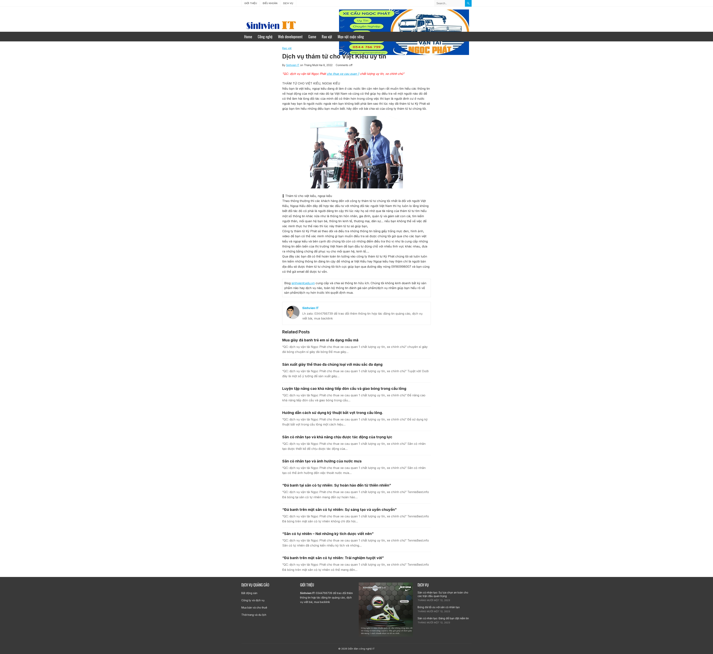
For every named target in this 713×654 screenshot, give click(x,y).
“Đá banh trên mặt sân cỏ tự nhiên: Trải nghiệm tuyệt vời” (333, 558)
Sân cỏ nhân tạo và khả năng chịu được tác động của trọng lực (337, 437)
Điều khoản (270, 3)
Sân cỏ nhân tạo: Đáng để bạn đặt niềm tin (443, 618)
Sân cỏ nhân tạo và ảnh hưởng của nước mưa (322, 461)
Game (312, 36)
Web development (290, 36)
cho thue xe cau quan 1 (343, 74)
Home (248, 36)
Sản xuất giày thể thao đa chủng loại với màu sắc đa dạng (332, 364)
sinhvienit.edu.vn (303, 283)
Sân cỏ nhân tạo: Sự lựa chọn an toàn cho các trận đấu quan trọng (443, 594)
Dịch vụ (288, 3)
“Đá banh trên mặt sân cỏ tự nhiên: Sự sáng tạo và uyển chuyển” (339, 509)
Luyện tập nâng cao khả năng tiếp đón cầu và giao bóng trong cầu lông (344, 388)
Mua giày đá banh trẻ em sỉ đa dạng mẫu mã (320, 340)
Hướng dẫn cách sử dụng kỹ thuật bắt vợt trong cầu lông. (332, 412)
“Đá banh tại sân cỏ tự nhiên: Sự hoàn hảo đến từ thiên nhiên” (336, 485)
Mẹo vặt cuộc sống (351, 36)
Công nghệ (265, 36)
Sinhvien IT (292, 65)
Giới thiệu (250, 3)
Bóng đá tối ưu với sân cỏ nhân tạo (439, 607)
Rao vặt (327, 36)
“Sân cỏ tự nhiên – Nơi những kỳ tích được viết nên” (328, 533)
